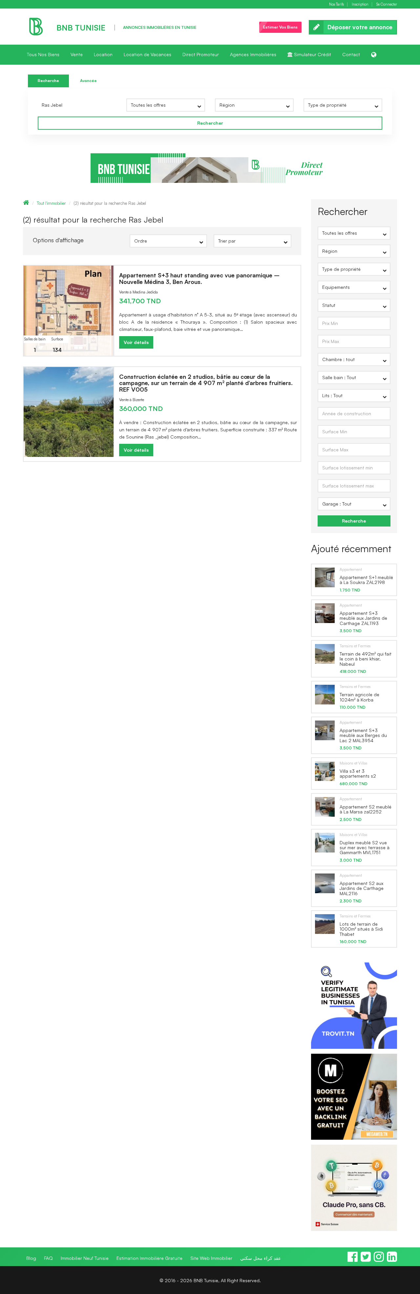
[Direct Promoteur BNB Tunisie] (210, 167)
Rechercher (210, 123)
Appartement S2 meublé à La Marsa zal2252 (365, 809)
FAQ (48, 1258)
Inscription (360, 4)
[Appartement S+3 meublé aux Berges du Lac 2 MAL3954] (325, 730)
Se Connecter (386, 4)
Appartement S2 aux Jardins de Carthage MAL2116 (362, 888)
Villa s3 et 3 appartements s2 (358, 773)
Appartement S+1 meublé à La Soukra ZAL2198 (366, 579)
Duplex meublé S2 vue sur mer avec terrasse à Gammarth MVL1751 (364, 847)
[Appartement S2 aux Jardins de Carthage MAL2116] (325, 883)
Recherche (48, 80)
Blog (31, 1258)
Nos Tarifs (336, 4)
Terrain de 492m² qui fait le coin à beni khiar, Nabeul (365, 659)
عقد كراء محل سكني (260, 1258)
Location (103, 54)
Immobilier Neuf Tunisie (85, 1258)
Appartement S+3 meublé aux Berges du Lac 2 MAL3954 (363, 735)
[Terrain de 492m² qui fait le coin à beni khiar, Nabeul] (325, 653)
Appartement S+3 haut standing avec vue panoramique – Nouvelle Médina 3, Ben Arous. (199, 278)
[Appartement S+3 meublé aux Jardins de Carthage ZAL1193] (325, 612)
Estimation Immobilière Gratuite (149, 1258)
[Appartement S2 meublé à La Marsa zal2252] (325, 806)
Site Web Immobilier (211, 1258)
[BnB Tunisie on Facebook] (352, 1259)
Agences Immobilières (253, 54)
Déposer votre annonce (359, 27)
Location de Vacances (147, 54)
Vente (77, 54)
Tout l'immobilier (51, 203)
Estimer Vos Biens (280, 27)
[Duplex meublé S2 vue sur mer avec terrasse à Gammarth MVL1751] (325, 842)
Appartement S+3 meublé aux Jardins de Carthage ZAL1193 (363, 618)
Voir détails (136, 342)
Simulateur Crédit (312, 54)
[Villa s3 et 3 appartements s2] (325, 770)
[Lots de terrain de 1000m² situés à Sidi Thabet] (325, 923)
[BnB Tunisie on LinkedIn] (392, 1259)
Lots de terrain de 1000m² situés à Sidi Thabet (361, 929)
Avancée (88, 80)
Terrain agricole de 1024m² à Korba (359, 697)
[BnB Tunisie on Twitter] (366, 1259)
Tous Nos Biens (43, 54)
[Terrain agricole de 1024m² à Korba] (325, 694)
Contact (351, 54)
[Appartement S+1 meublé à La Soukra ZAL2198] (325, 577)
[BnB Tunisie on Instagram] (379, 1259)
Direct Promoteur (200, 54)
